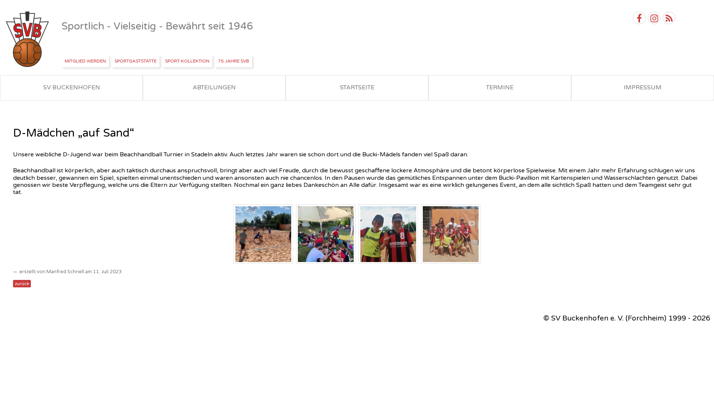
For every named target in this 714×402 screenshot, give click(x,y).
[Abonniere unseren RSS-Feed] (669, 18)
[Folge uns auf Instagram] (654, 18)
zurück (22, 283)
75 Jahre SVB (233, 61)
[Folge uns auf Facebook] (639, 18)
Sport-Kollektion (187, 61)
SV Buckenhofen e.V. (28, 39)
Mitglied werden (85, 61)
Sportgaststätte (136, 61)
